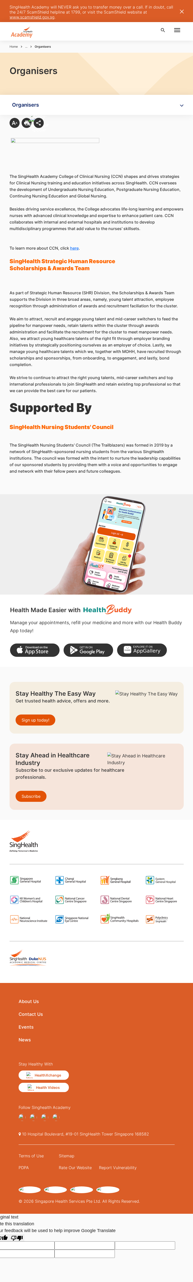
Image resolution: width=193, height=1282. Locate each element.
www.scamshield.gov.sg (32, 17)
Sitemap (66, 1155)
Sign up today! (35, 720)
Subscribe (31, 796)
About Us (29, 1001)
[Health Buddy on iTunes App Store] (35, 650)
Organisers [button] (25, 105)
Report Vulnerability (118, 1167)
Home (14, 46)
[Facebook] (23, 1117)
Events (26, 1027)
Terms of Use (31, 1155)
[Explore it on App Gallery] (142, 650)
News (25, 1039)
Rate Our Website (75, 1167)
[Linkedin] (57, 1117)
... (26, 46)
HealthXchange (48, 1075)
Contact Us (31, 1014)
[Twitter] (46, 1117)
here (74, 248)
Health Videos (48, 1087)
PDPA (24, 1167)
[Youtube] (34, 1117)
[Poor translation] (16, 1237)
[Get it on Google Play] (88, 650)
